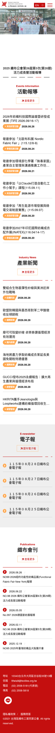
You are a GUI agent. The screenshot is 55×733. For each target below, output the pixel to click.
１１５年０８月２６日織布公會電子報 (29, 495)
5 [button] (38, 80)
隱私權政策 (9, 714)
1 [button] (6, 80)
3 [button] (22, 80)
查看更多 (30, 100)
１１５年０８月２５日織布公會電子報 (29, 511)
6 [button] (47, 80)
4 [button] (30, 80)
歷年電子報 (29, 448)
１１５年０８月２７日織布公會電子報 (29, 480)
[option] (27, 42)
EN (37, 5)
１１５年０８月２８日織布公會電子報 (29, 465)
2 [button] (14, 80)
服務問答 (26, 714)
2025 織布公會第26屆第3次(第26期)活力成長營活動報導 (27, 70)
